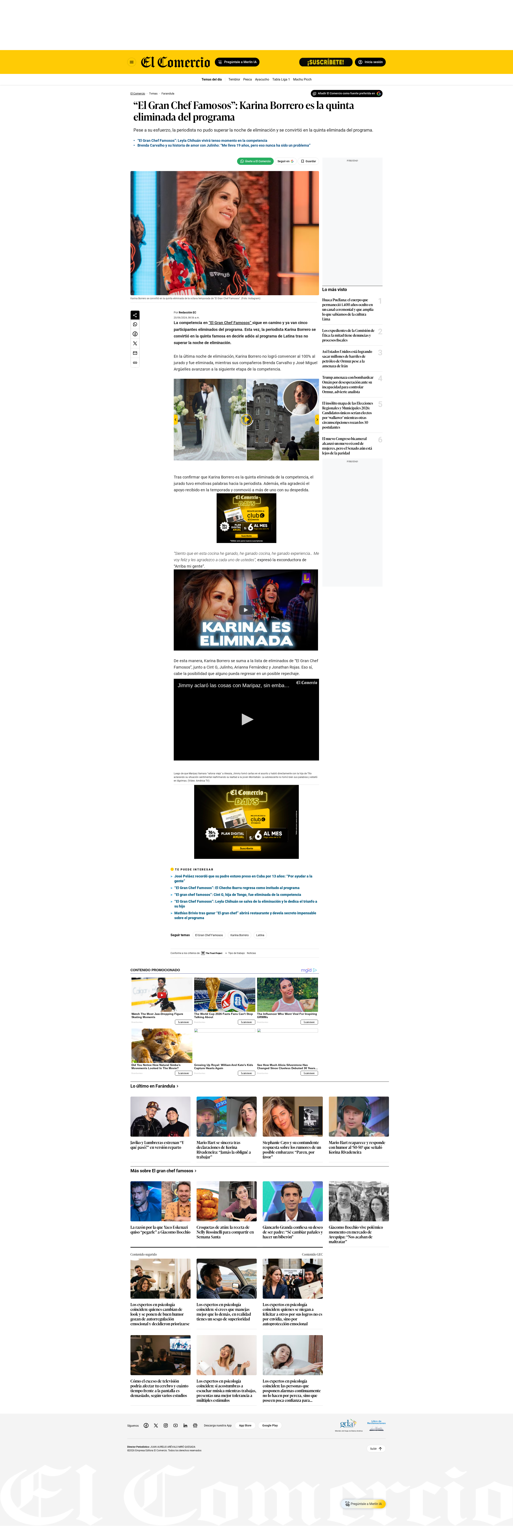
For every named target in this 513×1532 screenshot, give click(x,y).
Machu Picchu (303, 79)
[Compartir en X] (135, 343)
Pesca (247, 79)
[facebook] (146, 1425)
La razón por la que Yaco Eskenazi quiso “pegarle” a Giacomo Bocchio (160, 1230)
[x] (155, 1425)
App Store (245, 1425)
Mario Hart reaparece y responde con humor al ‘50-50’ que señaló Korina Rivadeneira (357, 1147)
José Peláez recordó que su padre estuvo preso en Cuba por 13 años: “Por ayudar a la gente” (243, 878)
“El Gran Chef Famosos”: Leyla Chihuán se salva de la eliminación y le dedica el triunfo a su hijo (245, 903)
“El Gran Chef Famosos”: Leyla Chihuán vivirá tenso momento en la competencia (202, 140)
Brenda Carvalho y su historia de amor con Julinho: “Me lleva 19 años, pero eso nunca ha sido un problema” (223, 145)
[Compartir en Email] (135, 353)
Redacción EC (187, 312)
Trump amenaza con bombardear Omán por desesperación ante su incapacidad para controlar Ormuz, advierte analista (348, 384)
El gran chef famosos (209, 935)
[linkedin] (185, 1425)
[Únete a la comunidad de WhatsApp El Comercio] (255, 161)
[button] (246, 719)
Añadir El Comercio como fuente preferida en (346, 93)
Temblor (234, 79)
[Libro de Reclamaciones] (376, 1425)
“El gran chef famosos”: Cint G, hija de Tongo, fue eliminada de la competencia (237, 894)
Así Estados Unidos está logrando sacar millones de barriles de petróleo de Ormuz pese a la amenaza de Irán (347, 358)
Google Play (270, 1425)
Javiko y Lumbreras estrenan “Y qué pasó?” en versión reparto (157, 1145)
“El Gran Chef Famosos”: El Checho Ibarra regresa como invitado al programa (237, 888)
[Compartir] (135, 315)
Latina (260, 935)
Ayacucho (262, 79)
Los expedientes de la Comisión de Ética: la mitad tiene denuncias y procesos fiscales (348, 335)
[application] (246, 719)
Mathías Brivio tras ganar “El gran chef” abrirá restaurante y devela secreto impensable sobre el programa (245, 915)
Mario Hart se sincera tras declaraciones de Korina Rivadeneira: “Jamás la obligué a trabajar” (224, 1149)
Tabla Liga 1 (281, 79)
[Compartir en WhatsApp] (135, 324)
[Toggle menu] (131, 62)
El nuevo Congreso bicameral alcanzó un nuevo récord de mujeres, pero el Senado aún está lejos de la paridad (347, 445)
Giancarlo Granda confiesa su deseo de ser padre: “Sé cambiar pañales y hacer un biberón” (293, 1232)
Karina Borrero (239, 935)
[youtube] (175, 1425)
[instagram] (165, 1425)
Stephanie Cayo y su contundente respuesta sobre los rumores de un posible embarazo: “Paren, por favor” (292, 1149)
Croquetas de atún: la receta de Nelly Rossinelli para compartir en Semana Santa (225, 1232)
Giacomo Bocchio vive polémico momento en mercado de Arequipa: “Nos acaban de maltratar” (356, 1234)
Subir (373, 1448)
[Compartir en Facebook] (135, 334)
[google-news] (195, 1425)
